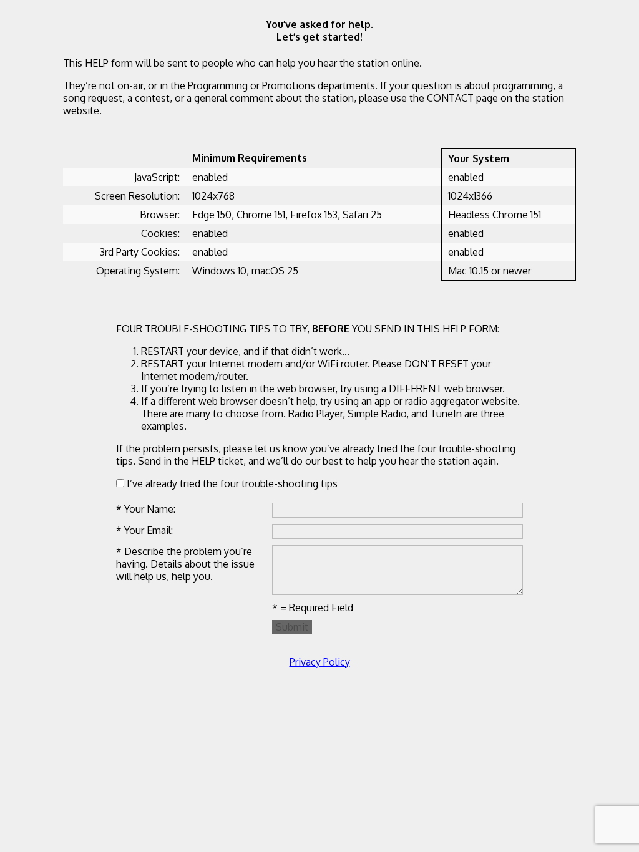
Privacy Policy (320, 662)
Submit (292, 627)
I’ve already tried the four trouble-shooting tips (231, 483)
